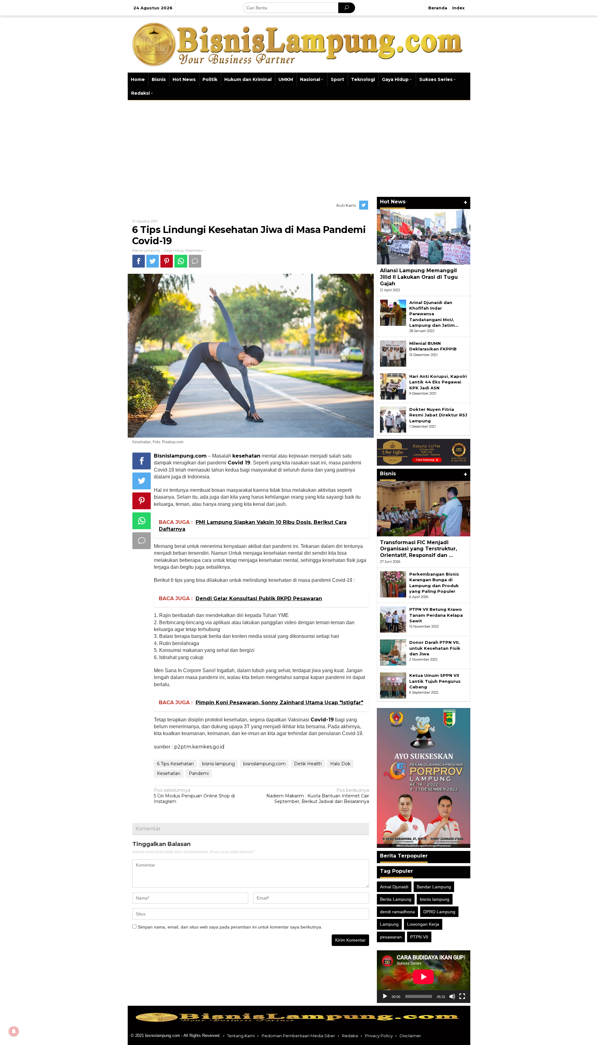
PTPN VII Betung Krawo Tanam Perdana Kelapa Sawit (436, 615)
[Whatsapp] (180, 261)
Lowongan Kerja (423, 924)
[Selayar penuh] (462, 996)
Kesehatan (194, 250)
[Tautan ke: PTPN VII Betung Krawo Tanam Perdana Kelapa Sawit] (393, 619)
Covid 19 (239, 463)
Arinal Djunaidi (394, 886)
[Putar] (385, 996)
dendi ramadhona (397, 911)
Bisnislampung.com (180, 456)
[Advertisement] (299, 147)
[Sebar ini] (138, 261)
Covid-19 (322, 720)
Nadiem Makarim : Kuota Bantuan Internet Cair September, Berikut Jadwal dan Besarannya (317, 795)
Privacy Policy (379, 1035)
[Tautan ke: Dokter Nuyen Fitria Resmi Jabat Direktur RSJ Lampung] (393, 419)
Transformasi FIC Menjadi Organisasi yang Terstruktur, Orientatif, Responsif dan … (418, 548)
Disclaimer (410, 1035)
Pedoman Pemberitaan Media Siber (298, 1035)
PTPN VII (419, 936)
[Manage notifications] (14, 1031)
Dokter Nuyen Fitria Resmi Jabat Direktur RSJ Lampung (438, 415)
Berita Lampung (395, 899)
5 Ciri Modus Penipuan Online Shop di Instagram (194, 795)
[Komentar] (195, 261)
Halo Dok (340, 764)
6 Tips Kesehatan (175, 764)
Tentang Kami (241, 1035)
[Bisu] (452, 996)
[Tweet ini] (152, 261)
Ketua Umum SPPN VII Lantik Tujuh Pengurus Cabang (435, 681)
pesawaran (391, 936)
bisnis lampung (218, 764)
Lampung (389, 924)
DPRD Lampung (439, 911)
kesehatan (246, 456)
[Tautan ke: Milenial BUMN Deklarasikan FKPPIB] (393, 353)
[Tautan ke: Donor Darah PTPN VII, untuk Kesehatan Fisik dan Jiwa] (393, 652)
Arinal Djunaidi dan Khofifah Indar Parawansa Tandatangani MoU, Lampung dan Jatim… (433, 314)
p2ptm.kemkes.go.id (199, 747)
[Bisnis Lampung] (299, 43)
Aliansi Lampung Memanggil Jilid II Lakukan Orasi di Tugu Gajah (419, 277)
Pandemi (199, 773)
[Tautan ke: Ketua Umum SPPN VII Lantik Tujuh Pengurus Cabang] (393, 685)
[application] (423, 976)
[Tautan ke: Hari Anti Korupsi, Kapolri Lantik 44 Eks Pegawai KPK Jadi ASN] (393, 386)
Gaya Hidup (173, 250)
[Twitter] (364, 205)
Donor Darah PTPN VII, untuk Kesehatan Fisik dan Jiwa (434, 648)
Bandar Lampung (434, 886)
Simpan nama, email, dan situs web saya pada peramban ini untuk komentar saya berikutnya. (230, 926)
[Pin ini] (166, 261)
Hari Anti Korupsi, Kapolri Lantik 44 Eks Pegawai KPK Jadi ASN (438, 382)
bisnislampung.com (264, 764)
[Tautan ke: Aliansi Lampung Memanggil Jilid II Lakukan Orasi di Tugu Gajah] (423, 236)
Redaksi (350, 1035)
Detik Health (308, 764)
